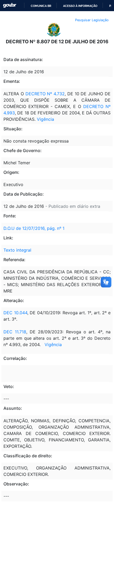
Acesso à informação (80, 6)
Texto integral (17, 250)
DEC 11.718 (14, 331)
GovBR (9, 5)
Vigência (45, 119)
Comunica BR (41, 6)
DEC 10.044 (15, 312)
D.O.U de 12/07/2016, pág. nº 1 (33, 228)
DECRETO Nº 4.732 (45, 93)
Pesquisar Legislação (92, 20)
